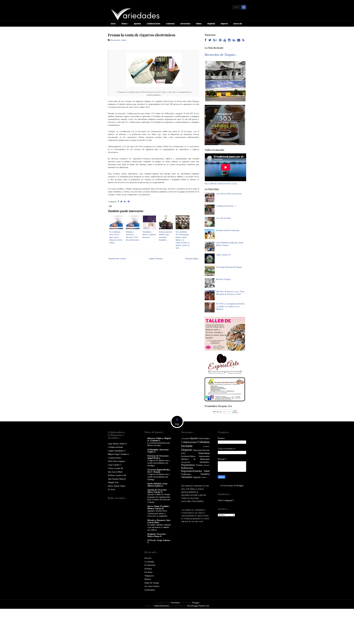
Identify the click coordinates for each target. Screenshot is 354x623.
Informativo (204, 462)
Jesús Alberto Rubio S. (117, 444)
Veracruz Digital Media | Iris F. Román (158, 471)
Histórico (185, 459)
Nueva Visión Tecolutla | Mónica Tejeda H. (158, 507)
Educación (197, 450)
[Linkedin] (234, 40)
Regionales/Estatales (191, 471)
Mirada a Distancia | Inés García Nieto (158, 521)
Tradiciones (186, 474)
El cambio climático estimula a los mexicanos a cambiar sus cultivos (159, 527)
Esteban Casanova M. (117, 475)
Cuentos (206, 446)
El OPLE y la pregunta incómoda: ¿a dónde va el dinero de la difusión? (230, 306)
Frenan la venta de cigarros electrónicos (141, 34)
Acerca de (237, 23)
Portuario (206, 465)
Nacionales (115, 40)
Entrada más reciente (117, 258)
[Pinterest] (220, 40)
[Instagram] (229, 40)
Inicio (113, 23)
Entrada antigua (191, 258)
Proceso (148, 558)
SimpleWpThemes (161, 606)
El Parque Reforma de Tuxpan (229, 267)
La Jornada (149, 562)
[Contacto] (238, 40)
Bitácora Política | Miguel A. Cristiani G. (159, 439)
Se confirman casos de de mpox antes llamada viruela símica (116, 237)
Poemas (199, 465)
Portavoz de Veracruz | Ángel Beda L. (158, 457)
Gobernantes (150, 590)
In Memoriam (201, 459)
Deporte (224, 23)
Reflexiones (187, 468)
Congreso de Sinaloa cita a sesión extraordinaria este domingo (158, 463)
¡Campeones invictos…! (226, 206)
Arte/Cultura (204, 438)
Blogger (239, 485)
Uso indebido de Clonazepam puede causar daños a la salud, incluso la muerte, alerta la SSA (182, 240)
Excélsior (149, 572)
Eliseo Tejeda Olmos (116, 486)
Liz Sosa (111, 489)
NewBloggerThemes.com (198, 606)
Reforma (148, 569)
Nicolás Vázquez (223, 279)
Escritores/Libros (188, 456)
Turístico (204, 474)
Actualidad (185, 438)
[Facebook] (205, 40)
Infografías (185, 462)
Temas (124, 23)
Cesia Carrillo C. (115, 465)
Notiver (148, 579)
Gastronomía (204, 456)
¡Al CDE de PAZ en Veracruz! (229, 194)
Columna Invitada (115, 447)
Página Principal (155, 258)
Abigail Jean (113, 482)
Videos (199, 23)
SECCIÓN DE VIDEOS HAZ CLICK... (221, 184)
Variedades (186, 477)
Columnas (170, 23)
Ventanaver (149, 576)
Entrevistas (185, 23)
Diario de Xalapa (152, 583)
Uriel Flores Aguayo (116, 461)
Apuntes (137, 23)
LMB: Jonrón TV (223, 255)
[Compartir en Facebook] (118, 201)
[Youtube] (224, 40)
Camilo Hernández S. (117, 451)
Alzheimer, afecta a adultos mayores (149, 234)
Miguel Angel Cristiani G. (118, 454)
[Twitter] (209, 40)
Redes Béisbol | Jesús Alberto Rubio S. (157, 484)
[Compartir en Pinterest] (128, 201)
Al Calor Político (152, 586)
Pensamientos (188, 465)
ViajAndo (211, 23)
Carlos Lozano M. (115, 468)
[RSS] (243, 40)
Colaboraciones (153, 23)
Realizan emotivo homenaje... (228, 230)
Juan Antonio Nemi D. (117, 479)
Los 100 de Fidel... (224, 218)
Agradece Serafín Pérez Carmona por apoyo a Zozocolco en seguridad (157, 513)
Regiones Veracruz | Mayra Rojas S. (156, 535)
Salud (123, 40)
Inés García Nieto (115, 472)
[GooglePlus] (215, 40)
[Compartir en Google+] (125, 201)
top (177, 424)
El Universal (150, 565)
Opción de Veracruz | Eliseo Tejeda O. (157, 491)
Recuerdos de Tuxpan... (221, 55)
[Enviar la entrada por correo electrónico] (110, 206)
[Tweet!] (121, 201)
